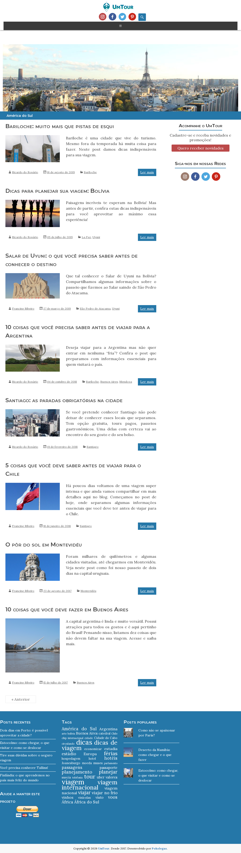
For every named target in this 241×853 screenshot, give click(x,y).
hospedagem (71, 759)
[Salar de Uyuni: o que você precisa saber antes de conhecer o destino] (32, 275)
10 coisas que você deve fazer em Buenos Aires (66, 609)
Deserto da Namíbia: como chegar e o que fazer (155, 755)
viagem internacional (89, 784)
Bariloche (90, 172)
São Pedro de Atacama (95, 308)
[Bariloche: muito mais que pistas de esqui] (32, 137)
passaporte (108, 767)
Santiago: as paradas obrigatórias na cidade (64, 400)
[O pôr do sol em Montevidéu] (32, 556)
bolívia (71, 733)
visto (100, 797)
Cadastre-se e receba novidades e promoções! (200, 137)
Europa (90, 753)
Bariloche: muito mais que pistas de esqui (59, 126)
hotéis (110, 758)
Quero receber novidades (200, 148)
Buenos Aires (109, 381)
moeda (87, 763)
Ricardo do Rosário (25, 172)
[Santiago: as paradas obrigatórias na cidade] (32, 411)
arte (64, 733)
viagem (73, 781)
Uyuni (96, 237)
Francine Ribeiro (23, 308)
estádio (69, 753)
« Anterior (21, 699)
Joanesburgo (71, 763)
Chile (114, 733)
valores (111, 777)
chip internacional (72, 738)
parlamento (110, 763)
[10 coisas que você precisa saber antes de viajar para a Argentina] (32, 347)
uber (100, 777)
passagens (72, 767)
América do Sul (79, 728)
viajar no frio (104, 792)
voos (112, 797)
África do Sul (86, 802)
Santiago (93, 446)
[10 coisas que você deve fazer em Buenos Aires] (32, 620)
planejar (108, 772)
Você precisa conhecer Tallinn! (24, 768)
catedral (104, 733)
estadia (110, 748)
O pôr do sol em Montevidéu (43, 544)
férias (110, 753)
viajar (84, 792)
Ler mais (147, 172)
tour (89, 776)
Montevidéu (88, 591)
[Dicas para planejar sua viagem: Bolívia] (32, 202)
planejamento (77, 772)
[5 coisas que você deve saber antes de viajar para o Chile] (32, 485)
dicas (84, 742)
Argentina (108, 729)
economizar (93, 749)
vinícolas (84, 798)
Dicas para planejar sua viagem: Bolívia (57, 190)
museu (98, 763)
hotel (92, 759)
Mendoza (125, 381)
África (67, 802)
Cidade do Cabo (106, 738)
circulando (68, 743)
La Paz (86, 237)
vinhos (67, 797)
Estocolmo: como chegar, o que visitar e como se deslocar (158, 775)
